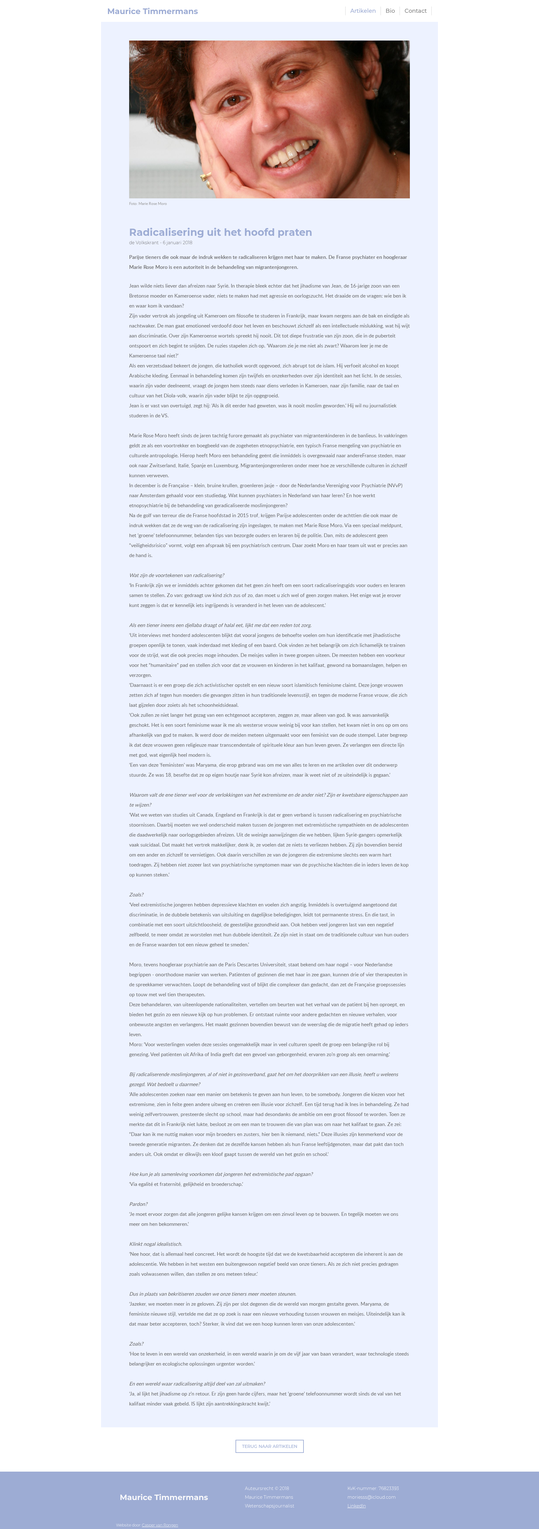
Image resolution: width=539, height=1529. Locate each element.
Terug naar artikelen (269, 1446)
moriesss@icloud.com (371, 1497)
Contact (416, 10)
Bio (390, 10)
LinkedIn (356, 1506)
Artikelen (363, 10)
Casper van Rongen (160, 1525)
